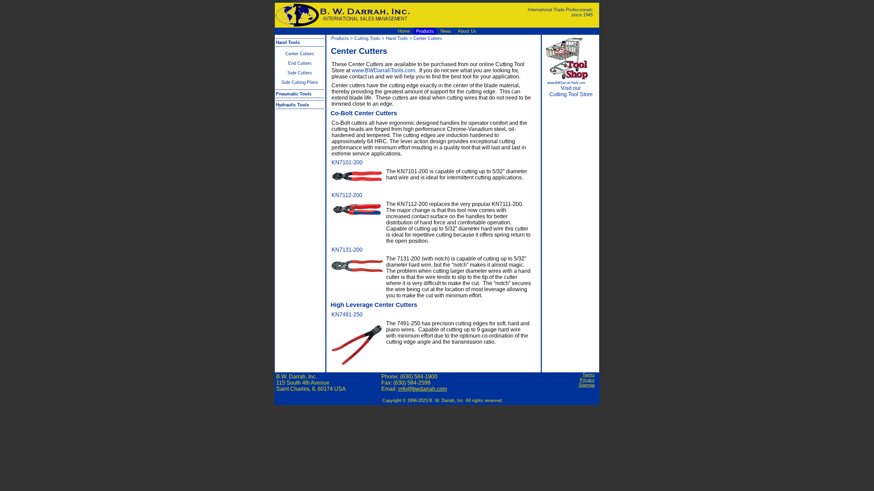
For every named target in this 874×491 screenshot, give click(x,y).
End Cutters (300, 63)
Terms (588, 374)
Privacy (587, 380)
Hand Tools (288, 42)
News (445, 31)
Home (404, 31)
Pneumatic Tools (293, 93)
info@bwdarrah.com (422, 389)
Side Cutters (299, 72)
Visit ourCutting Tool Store (571, 91)
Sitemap (586, 385)
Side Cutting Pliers (299, 82)
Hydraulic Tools (292, 104)
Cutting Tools (367, 38)
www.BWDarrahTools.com (383, 70)
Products (425, 31)
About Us (467, 31)
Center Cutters (299, 53)
